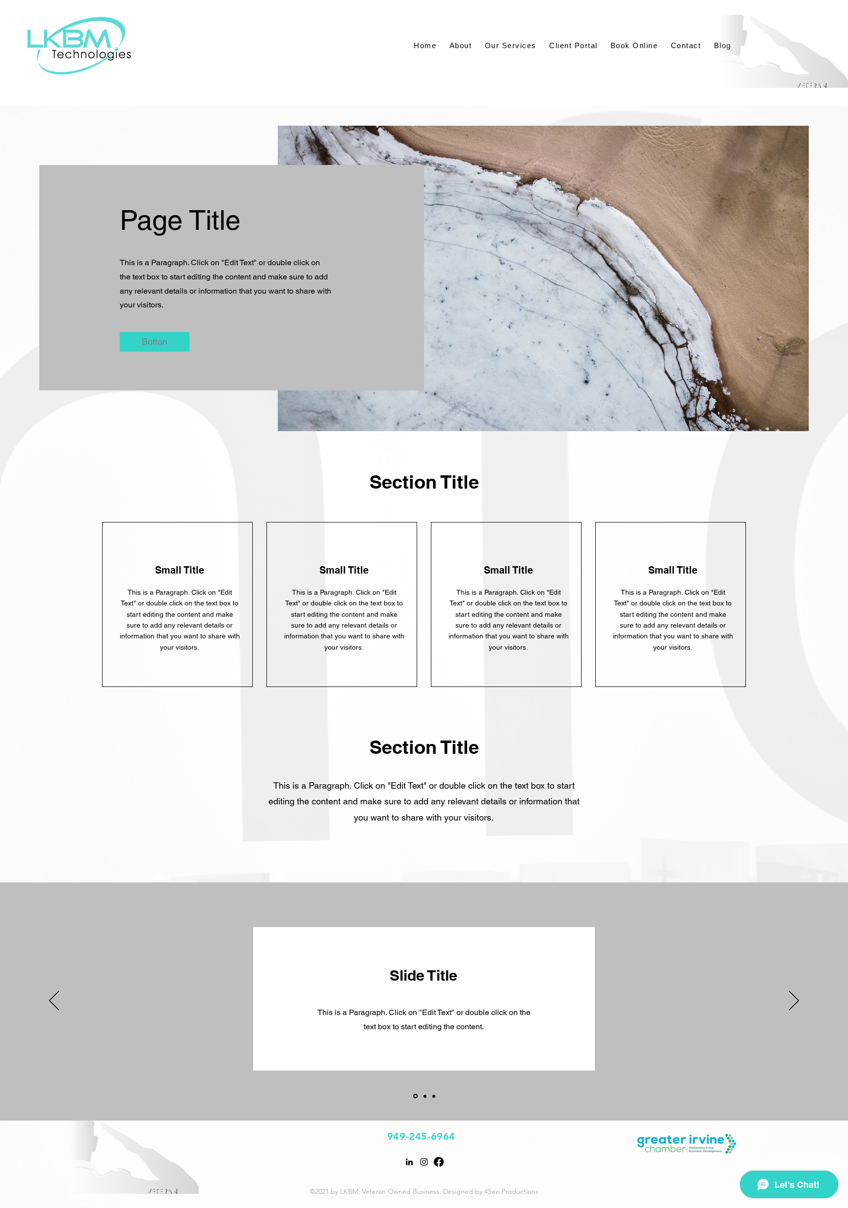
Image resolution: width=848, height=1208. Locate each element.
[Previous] (54, 1001)
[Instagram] (424, 1162)
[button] (154, 342)
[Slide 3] (433, 1096)
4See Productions (511, 1191)
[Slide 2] (424, 1096)
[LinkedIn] (409, 1162)
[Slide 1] (414, 1096)
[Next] (794, 1001)
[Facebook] (439, 1162)
